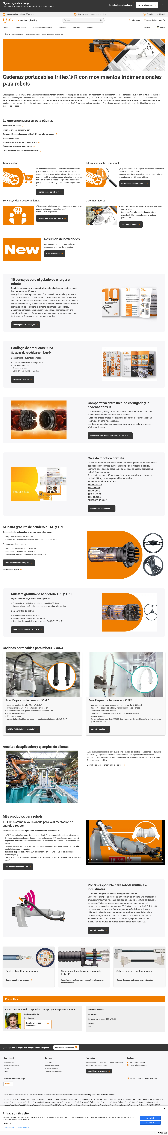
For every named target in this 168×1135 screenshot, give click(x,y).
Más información (98, 729)
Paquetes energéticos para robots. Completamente (82, 981)
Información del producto (42, 28)
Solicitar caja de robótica (100, 509)
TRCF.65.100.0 (94, 494)
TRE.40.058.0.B (95, 484)
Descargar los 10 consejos (24, 325)
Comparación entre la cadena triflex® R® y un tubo (28, 134)
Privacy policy (23, 1127)
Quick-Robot (130, 206)
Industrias (62, 28)
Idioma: (136, 1078)
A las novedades (53, 253)
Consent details (8, 1127)
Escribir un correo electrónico (33, 1024)
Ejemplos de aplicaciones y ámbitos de (105, 765)
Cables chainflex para (17, 980)
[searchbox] (81, 20)
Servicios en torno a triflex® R (50, 218)
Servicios (76, 28)
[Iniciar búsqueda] (101, 20)
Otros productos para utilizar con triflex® (20, 151)
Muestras (11, 138)
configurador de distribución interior (142, 212)
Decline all (150, 1123)
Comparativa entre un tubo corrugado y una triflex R (109, 436)
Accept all (150, 1118)
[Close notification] (162, 5)
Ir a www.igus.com (145, 5)
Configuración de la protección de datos (100, 1095)
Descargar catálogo (21, 379)
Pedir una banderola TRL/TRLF (26, 630)
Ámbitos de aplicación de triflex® (17, 146)
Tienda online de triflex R (48, 192)
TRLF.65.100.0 (94, 497)
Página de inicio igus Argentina (14, 34)
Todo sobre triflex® (12, 126)
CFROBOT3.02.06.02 (97, 500)
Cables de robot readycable (135, 980)
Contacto (146, 28)
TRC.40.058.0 (94, 487)
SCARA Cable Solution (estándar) (21, 729)
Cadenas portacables (32, 34)
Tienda (5, 28)
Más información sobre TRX (16, 867)
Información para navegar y (16, 130)
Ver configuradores (129, 224)
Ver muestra (11, 569)
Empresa (89, 28)
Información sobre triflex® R (133, 184)
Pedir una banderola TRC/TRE (17, 563)
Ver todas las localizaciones (120, 5)
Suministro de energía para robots (20, 142)
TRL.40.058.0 (94, 491)
